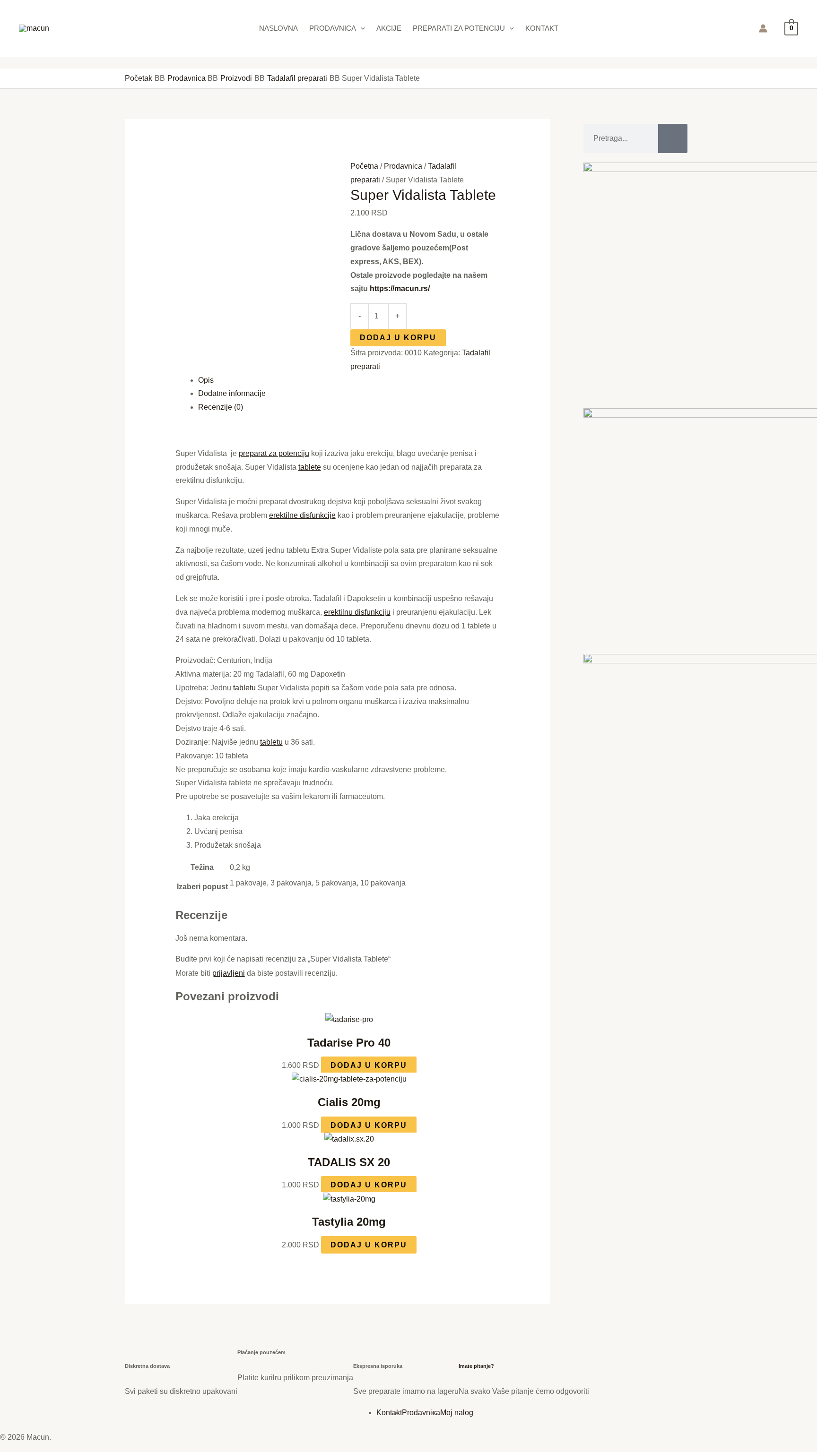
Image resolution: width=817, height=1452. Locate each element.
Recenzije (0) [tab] (220, 407)
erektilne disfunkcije (302, 515)
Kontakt (541, 28)
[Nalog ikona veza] (763, 28)
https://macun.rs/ (400, 288)
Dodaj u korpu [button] (368, 1065)
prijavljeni (228, 973)
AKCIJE (388, 28)
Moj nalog (456, 1413)
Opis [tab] (206, 380)
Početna (364, 166)
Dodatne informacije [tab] (232, 393)
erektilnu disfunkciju (357, 612)
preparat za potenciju (274, 453)
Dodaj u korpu (398, 338)
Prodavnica (332, 28)
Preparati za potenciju (459, 28)
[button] (360, 28)
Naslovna (278, 28)
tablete (309, 467)
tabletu (244, 688)
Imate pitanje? (476, 1366)
